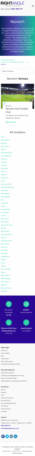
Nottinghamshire (6, 241)
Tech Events (4, 406)
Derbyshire (4, 168)
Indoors (3, 390)
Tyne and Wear (6, 269)
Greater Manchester (7, 187)
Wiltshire (4, 285)
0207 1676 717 (17, 9)
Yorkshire (4, 291)
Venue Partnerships (7, 361)
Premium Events (6, 409)
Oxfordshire (5, 244)
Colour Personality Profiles (9, 378)
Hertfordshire (5, 194)
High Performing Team (7, 373)
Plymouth (4, 247)
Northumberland (6, 235)
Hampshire (4, 190)
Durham (3, 175)
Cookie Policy (16, 451)
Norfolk (3, 228)
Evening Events (5, 400)
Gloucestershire (6, 184)
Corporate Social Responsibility (10, 364)
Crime (2, 395)
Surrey (3, 263)
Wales (3, 272)
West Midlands (6, 279)
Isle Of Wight (5, 197)
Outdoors (4, 392)
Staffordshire (5, 257)
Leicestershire (5, 209)
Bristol (3, 150)
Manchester (5, 219)
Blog (2, 356)
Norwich (4, 238)
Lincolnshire (5, 212)
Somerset (4, 253)
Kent (2, 200)
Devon (3, 172)
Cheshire (4, 159)
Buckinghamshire (7, 153)
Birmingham (5, 146)
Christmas (4, 411)
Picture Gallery (5, 353)
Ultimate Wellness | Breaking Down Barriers (14, 381)
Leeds (3, 206)
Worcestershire (6, 288)
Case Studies (5, 358)
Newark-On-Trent (7, 225)
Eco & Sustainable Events (8, 403)
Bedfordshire (5, 140)
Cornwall (4, 162)
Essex (3, 181)
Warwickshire (5, 275)
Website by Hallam (17, 453)
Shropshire (4, 250)
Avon (3, 137)
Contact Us (4, 350)
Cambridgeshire (6, 156)
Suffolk (3, 260)
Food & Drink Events (7, 398)
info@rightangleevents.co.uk (10, 428)
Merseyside (5, 222)
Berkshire (4, 143)
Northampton (5, 231)
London (3, 216)
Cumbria (4, 165)
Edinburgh (4, 178)
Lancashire (4, 203)
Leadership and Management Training (12, 375)
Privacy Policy (6, 451)
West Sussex (5, 282)
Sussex (3, 266)
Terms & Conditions (27, 451)
